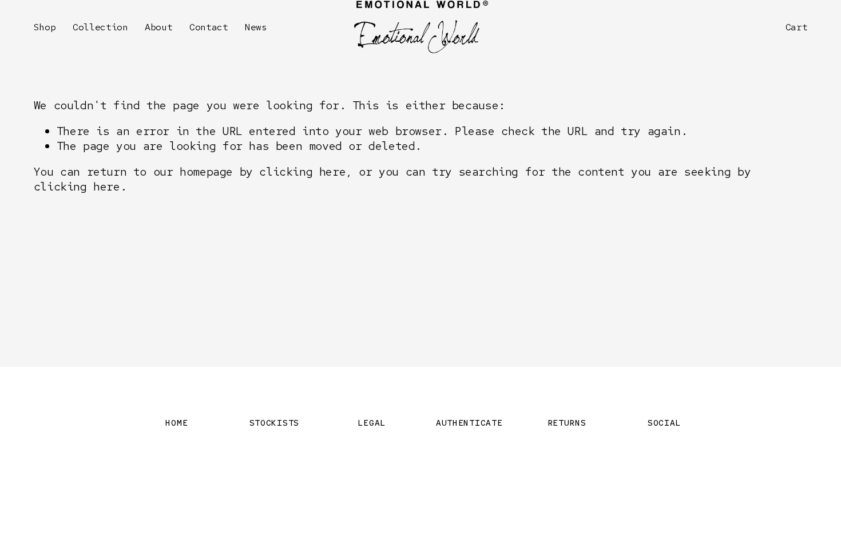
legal (372, 422)
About (158, 27)
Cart (797, 27)
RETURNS (567, 422)
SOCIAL (664, 422)
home (176, 422)
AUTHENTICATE (469, 422)
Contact (208, 27)
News (256, 27)
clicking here (302, 171)
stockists (274, 422)
